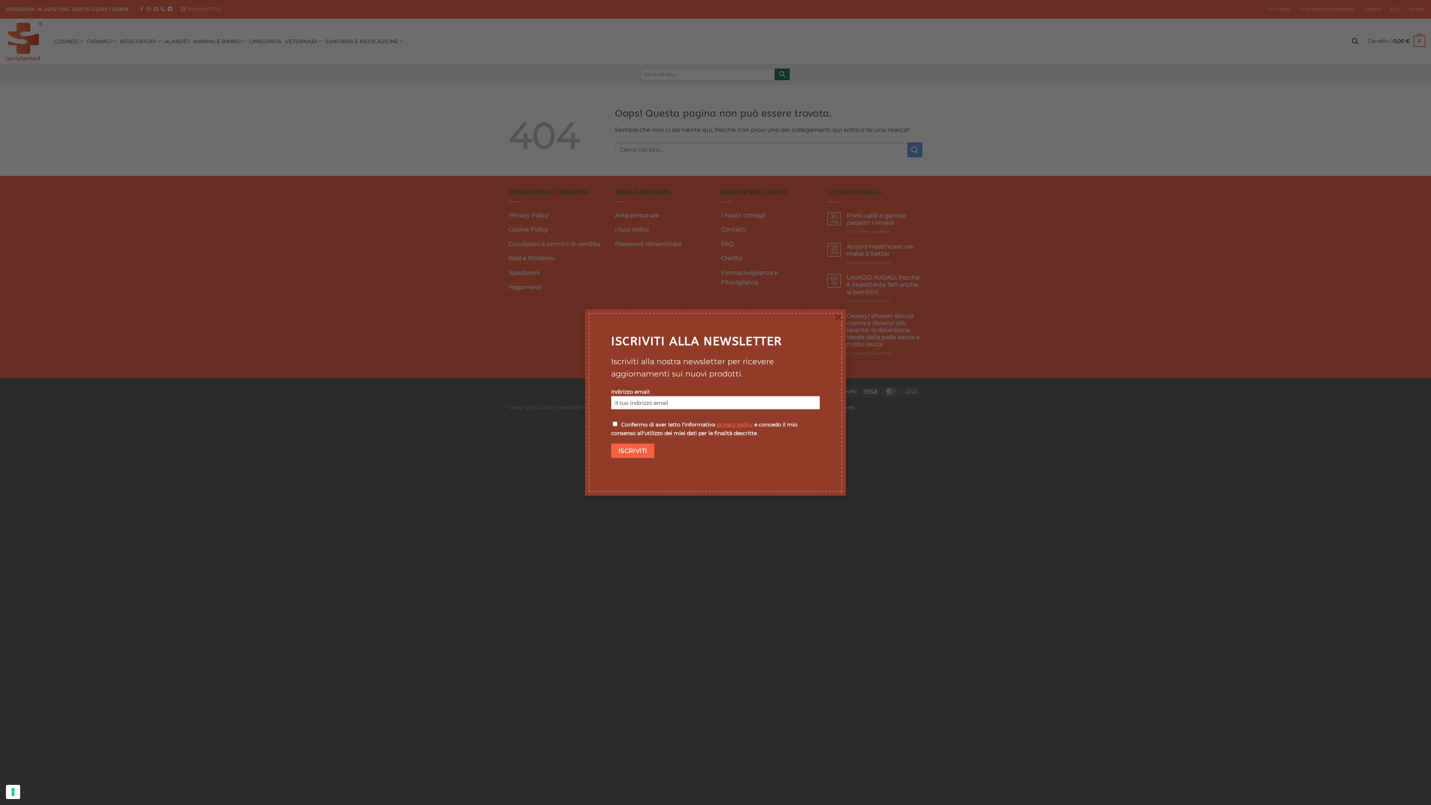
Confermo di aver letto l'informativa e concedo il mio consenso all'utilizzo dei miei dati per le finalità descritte (704, 428)
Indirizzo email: (630, 391)
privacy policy (735, 424)
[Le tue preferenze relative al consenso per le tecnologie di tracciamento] (13, 792)
